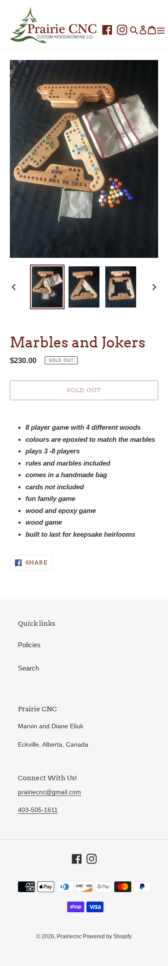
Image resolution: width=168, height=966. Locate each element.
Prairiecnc (70, 936)
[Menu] (160, 30)
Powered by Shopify (107, 936)
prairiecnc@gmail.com (49, 791)
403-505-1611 (38, 809)
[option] (47, 287)
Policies (29, 645)
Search (28, 668)
